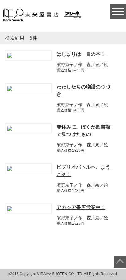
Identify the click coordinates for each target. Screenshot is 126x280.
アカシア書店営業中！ (81, 207)
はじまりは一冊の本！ (81, 54)
